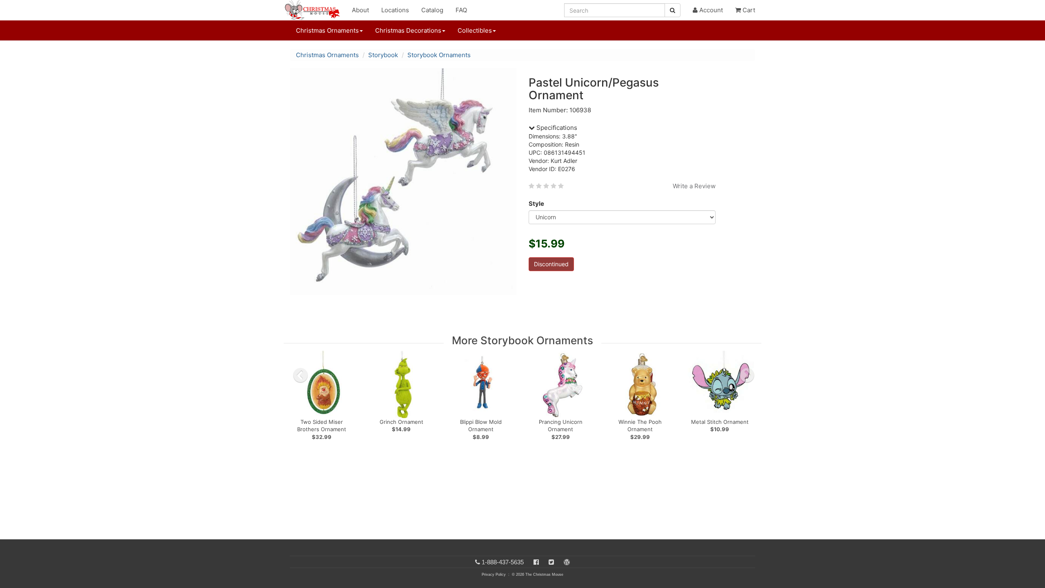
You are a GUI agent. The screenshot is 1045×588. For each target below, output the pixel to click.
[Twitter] (551, 562)
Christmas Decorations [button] (408, 30)
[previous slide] (300, 375)
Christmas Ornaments (327, 55)
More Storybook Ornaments (522, 340)
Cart (748, 10)
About (360, 10)
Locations (395, 10)
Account (710, 10)
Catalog (432, 10)
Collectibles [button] (475, 30)
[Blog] (567, 562)
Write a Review (694, 186)
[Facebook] (536, 562)
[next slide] (747, 375)
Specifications (556, 127)
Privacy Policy (494, 574)
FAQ (461, 10)
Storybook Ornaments (439, 55)
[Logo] (315, 10)
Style (536, 203)
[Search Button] (672, 10)
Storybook (383, 55)
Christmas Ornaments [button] (327, 30)
